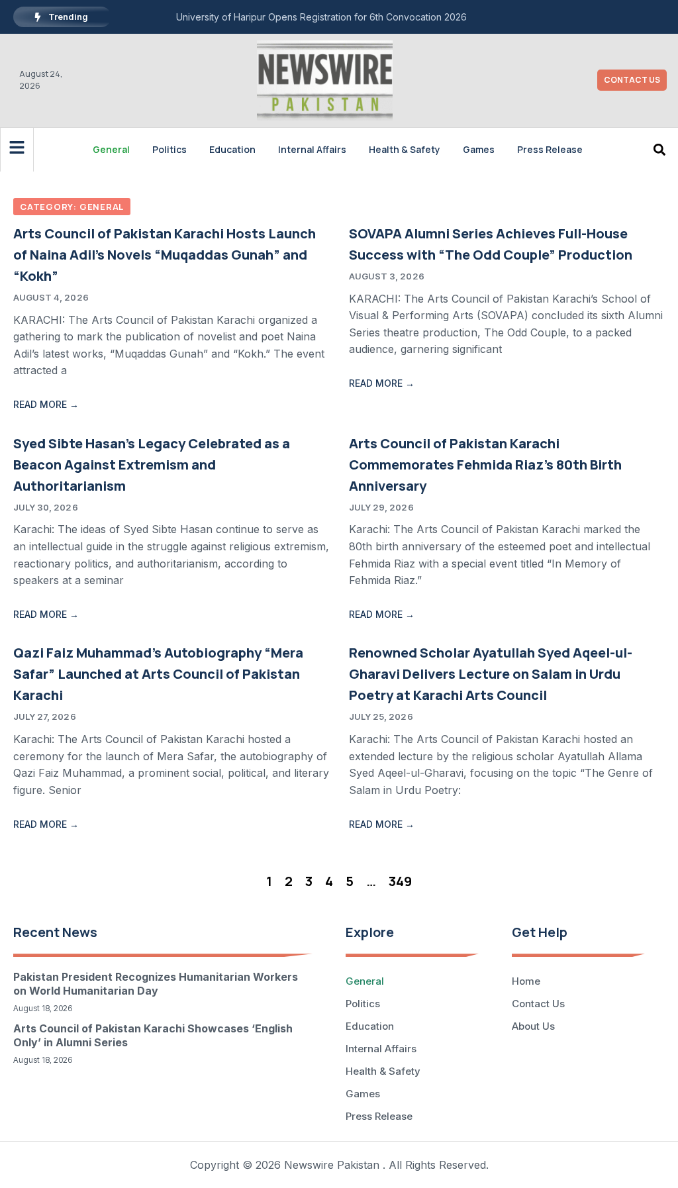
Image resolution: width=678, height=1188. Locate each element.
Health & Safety (404, 149)
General (111, 149)
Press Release (550, 149)
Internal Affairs (312, 149)
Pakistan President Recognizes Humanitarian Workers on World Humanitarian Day (155, 983)
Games (479, 149)
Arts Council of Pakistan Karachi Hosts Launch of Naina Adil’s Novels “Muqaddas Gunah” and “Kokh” (164, 254)
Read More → (46, 404)
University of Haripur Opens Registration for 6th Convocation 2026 (321, 17)
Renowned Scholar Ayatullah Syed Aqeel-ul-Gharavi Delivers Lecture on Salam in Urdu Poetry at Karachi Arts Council (490, 674)
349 (400, 881)
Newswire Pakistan (331, 1164)
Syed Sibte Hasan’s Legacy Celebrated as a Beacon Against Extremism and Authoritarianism (151, 464)
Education (232, 149)
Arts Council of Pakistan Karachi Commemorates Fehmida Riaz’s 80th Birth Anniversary (485, 464)
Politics (169, 149)
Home (526, 981)
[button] (659, 149)
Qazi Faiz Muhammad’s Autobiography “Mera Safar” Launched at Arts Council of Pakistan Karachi (158, 674)
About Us (533, 1026)
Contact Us (538, 1003)
